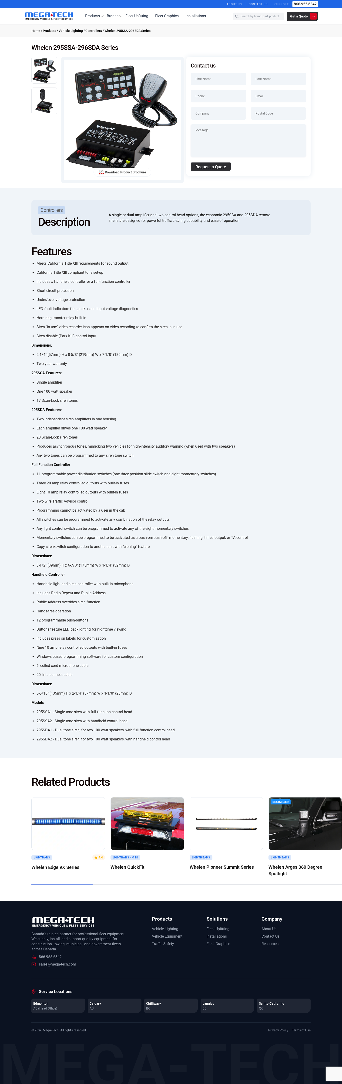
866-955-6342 (305, 4)
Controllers (93, 31)
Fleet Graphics (167, 16)
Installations (196, 16)
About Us (269, 929)
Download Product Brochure (125, 172)
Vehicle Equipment (167, 936)
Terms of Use (301, 1030)
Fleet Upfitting (136, 16)
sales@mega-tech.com (57, 964)
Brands (112, 16)
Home (35, 31)
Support (282, 4)
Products (92, 16)
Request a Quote (210, 166)
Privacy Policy (278, 1030)
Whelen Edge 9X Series (55, 867)
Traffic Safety (163, 944)
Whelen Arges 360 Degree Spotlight (295, 870)
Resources (270, 944)
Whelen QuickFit (127, 867)
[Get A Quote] (68, 823)
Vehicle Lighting (71, 31)
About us (234, 4)
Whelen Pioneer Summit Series (222, 867)
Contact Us (258, 4)
